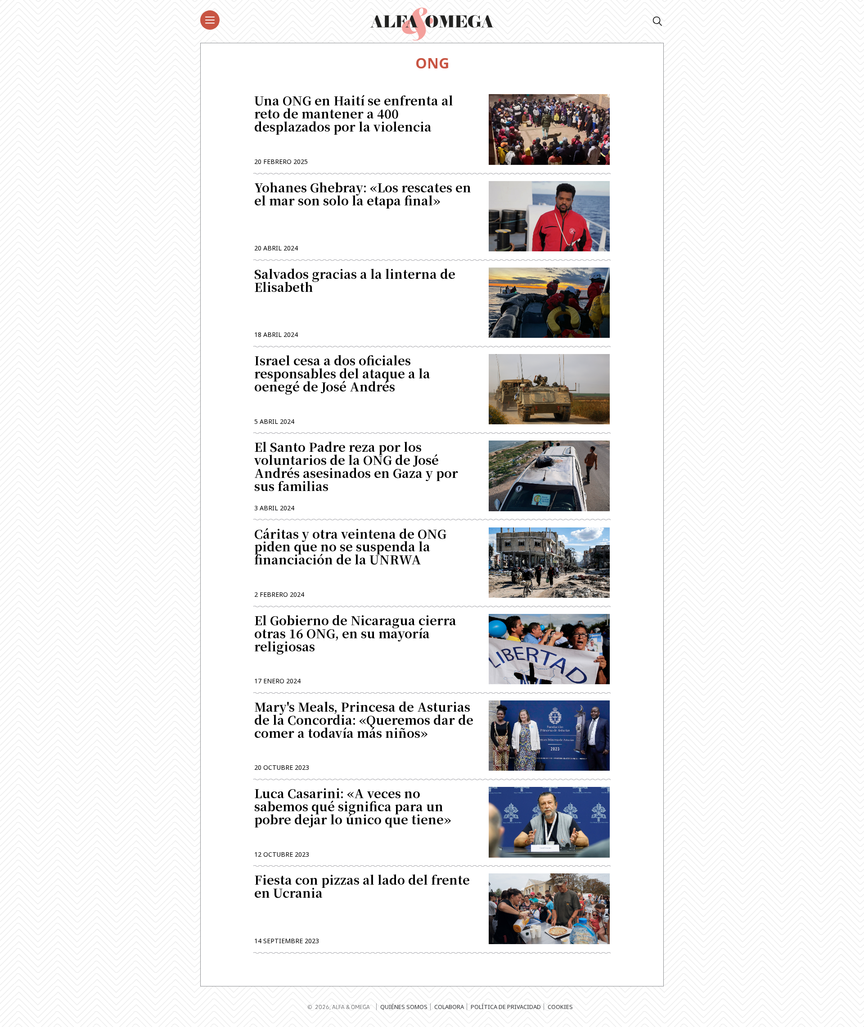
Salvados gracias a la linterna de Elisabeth (354, 281)
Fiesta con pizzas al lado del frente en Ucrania (362, 887)
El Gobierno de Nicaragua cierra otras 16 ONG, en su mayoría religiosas (355, 634)
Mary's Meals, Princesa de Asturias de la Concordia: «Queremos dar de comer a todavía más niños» (363, 720)
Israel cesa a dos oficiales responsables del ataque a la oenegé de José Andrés (342, 374)
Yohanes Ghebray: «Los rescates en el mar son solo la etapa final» (362, 195)
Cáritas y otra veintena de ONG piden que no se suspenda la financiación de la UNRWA (350, 547)
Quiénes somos (404, 1007)
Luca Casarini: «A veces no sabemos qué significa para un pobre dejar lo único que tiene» (352, 807)
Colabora (449, 1007)
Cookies (560, 1007)
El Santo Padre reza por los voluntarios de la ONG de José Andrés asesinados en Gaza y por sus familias (356, 467)
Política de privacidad (506, 1007)
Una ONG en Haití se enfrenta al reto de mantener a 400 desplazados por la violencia (353, 114)
